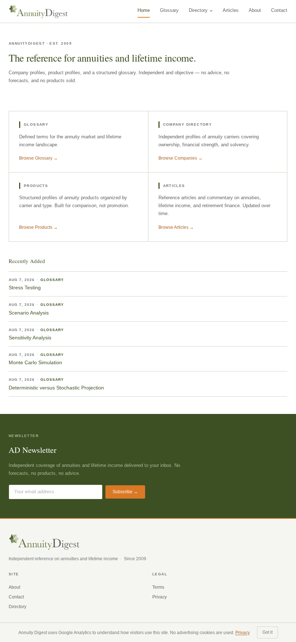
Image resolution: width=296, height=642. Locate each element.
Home (144, 10)
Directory (198, 10)
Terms (158, 587)
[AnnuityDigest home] (38, 11)
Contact (279, 10)
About (255, 10)
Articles (231, 10)
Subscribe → (125, 491)
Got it (267, 632)
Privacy (159, 596)
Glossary (169, 10)
